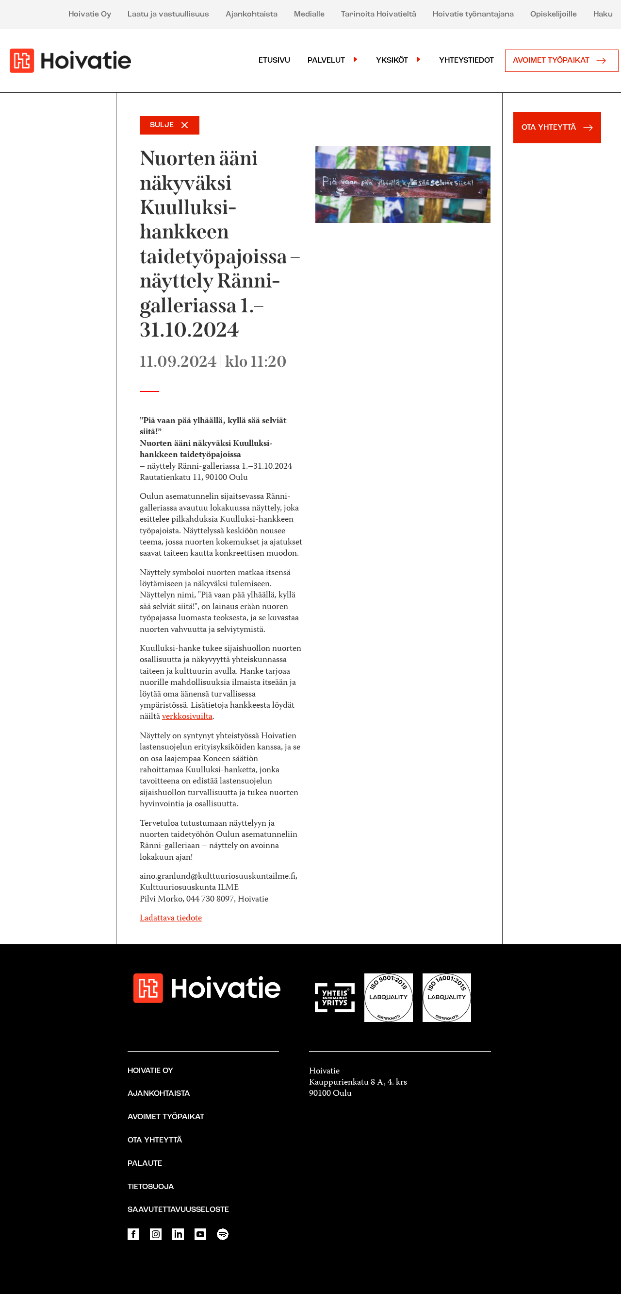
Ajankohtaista (252, 14)
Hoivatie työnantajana (473, 14)
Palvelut (326, 61)
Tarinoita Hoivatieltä (378, 14)
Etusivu (274, 61)
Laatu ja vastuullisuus (168, 14)
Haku (603, 14)
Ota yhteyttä (155, 1140)
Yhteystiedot (466, 61)
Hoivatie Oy (89, 14)
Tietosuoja (151, 1187)
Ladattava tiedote (171, 918)
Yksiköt (392, 61)
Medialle (309, 14)
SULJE (162, 125)
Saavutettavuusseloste (178, 1210)
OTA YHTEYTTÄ (550, 128)
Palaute (145, 1164)
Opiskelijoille (553, 14)
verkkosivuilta (187, 717)
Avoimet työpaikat (552, 61)
